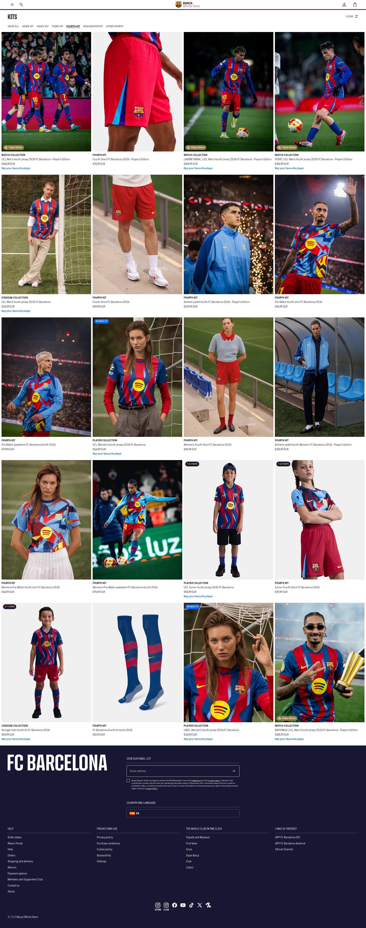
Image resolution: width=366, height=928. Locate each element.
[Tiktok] (191, 905)
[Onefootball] (208, 905)
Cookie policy (104, 849)
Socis (189, 849)
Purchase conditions (108, 843)
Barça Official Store (27, 916)
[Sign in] (344, 4)
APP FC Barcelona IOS (287, 837)
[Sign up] (234, 771)
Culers (189, 867)
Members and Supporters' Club (25, 879)
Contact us (13, 885)
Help (10, 849)
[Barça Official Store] (187, 4)
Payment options (17, 873)
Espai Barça (192, 855)
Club (188, 861)
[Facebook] (175, 905)
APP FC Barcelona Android (290, 843)
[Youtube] (183, 905)
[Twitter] (200, 905)
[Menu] (12, 4)
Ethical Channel (284, 849)
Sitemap (101, 861)
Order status (14, 837)
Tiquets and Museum (198, 837)
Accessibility (104, 855)
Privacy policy (105, 837)
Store (158, 909)
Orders (11, 855)
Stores (11, 891)
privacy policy (214, 780)
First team (191, 843)
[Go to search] (21, 4)
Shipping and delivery (20, 861)
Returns (12, 867)
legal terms (196, 780)
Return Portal (15, 843)
